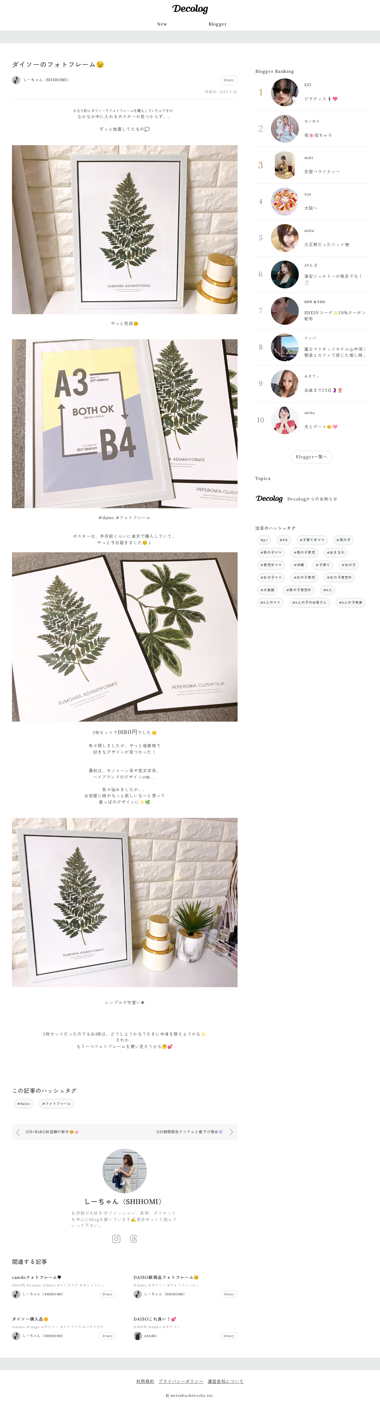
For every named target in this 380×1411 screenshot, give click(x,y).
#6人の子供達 (350, 602)
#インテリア (67, 1285)
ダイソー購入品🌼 (30, 1319)
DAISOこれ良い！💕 (155, 1319)
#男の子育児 (304, 552)
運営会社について (226, 1381)
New (162, 24)
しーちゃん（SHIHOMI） (125, 1201)
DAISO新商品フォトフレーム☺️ (166, 1277)
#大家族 (267, 590)
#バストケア (93, 1327)
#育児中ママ (271, 565)
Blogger (218, 24)
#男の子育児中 (298, 590)
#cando (33, 1285)
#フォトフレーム (56, 1103)
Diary (229, 80)
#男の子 (343, 540)
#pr (264, 540)
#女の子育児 (304, 577)
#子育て (323, 565)
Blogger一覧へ (311, 456)
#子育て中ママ (312, 540)
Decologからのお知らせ (312, 499)
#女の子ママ (271, 577)
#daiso (24, 1103)
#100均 (18, 1285)
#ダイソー (157, 1285)
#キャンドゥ (90, 1285)
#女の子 (349, 565)
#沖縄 (299, 565)
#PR (284, 540)
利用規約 (145, 1381)
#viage (33, 1327)
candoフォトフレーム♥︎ (37, 1277)
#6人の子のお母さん (309, 602)
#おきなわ (336, 552)
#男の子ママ (271, 552)
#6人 (327, 590)
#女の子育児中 (339, 577)
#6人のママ (270, 602)
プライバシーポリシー (181, 1381)
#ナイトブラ (71, 1327)
